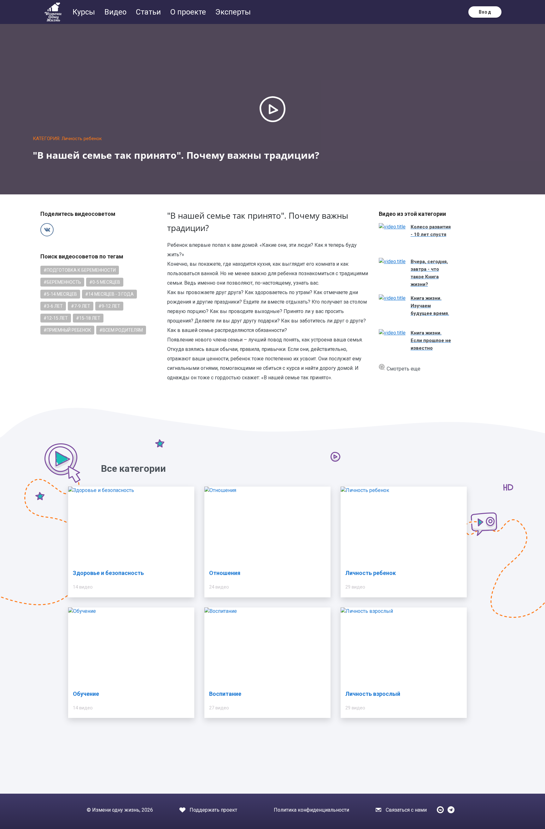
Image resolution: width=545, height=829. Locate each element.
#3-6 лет (53, 306)
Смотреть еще (402, 369)
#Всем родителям (121, 330)
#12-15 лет (56, 318)
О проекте (189, 12)
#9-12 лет (109, 306)
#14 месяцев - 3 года (109, 294)
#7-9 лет (80, 306)
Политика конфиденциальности (311, 810)
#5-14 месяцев (60, 294)
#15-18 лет (88, 318)
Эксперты (233, 12)
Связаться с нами (406, 810)
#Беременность (62, 282)
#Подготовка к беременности (80, 270)
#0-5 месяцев (104, 282)
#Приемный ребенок (67, 330)
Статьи (149, 12)
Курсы (85, 12)
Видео (116, 12)
